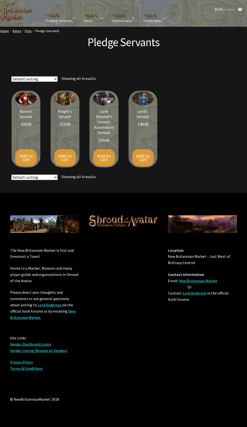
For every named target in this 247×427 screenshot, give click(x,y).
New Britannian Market (198, 280)
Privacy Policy (21, 362)
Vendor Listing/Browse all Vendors (38, 350)
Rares (17, 31)
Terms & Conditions (26, 368)
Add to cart (26, 157)
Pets (28, 31)
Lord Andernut (50, 304)
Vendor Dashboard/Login (30, 344)
